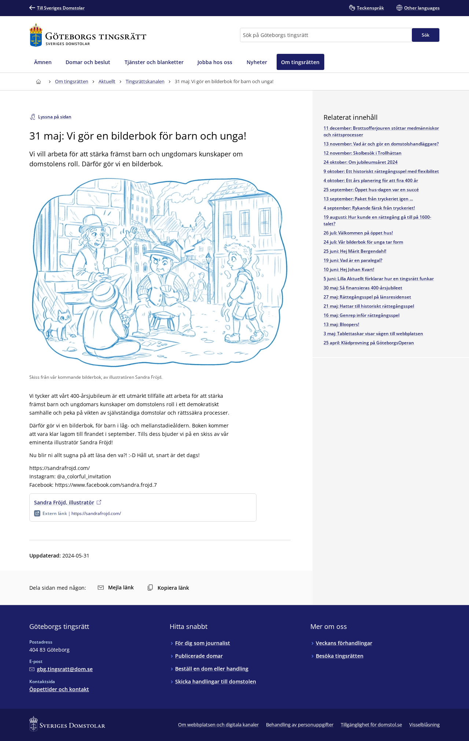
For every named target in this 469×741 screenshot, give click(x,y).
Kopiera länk (173, 587)
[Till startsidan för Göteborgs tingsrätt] (87, 35)
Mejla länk (121, 587)
